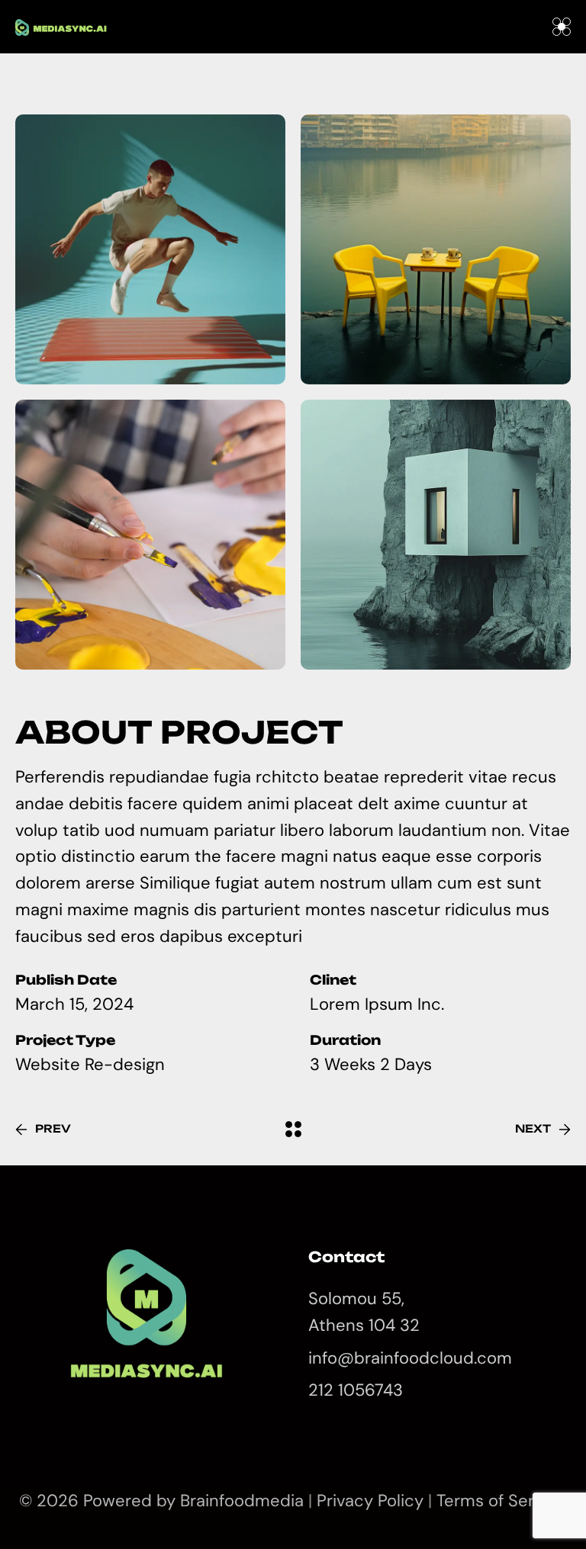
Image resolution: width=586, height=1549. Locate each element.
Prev (53, 1128)
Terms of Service (501, 1501)
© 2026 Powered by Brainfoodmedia (163, 1501)
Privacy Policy (370, 1501)
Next (533, 1128)
